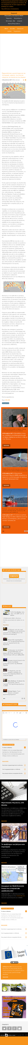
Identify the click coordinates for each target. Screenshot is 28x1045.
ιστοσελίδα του (20, 895)
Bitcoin (6, 28)
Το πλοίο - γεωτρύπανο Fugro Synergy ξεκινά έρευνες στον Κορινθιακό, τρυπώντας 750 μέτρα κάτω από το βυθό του (14, 510)
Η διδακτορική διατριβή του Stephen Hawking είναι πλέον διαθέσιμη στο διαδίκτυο (14, 430)
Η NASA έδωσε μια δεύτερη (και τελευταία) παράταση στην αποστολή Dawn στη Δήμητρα (14, 469)
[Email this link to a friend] (25, 80)
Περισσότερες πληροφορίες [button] (10, 9)
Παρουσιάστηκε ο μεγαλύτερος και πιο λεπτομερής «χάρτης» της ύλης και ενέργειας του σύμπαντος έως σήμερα (13, 75)
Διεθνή (9, 31)
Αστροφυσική (5, 403)
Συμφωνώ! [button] (14, 13)
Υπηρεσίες (9, 18)
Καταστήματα (18, 18)
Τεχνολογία (17, 31)
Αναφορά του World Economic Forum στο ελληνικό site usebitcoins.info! (12, 888)
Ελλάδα (12, 28)
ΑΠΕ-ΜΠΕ (7, 400)
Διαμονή (19, 21)
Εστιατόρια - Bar (10, 21)
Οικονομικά (20, 28)
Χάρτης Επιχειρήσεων (14, 23)
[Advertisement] (14, 53)
